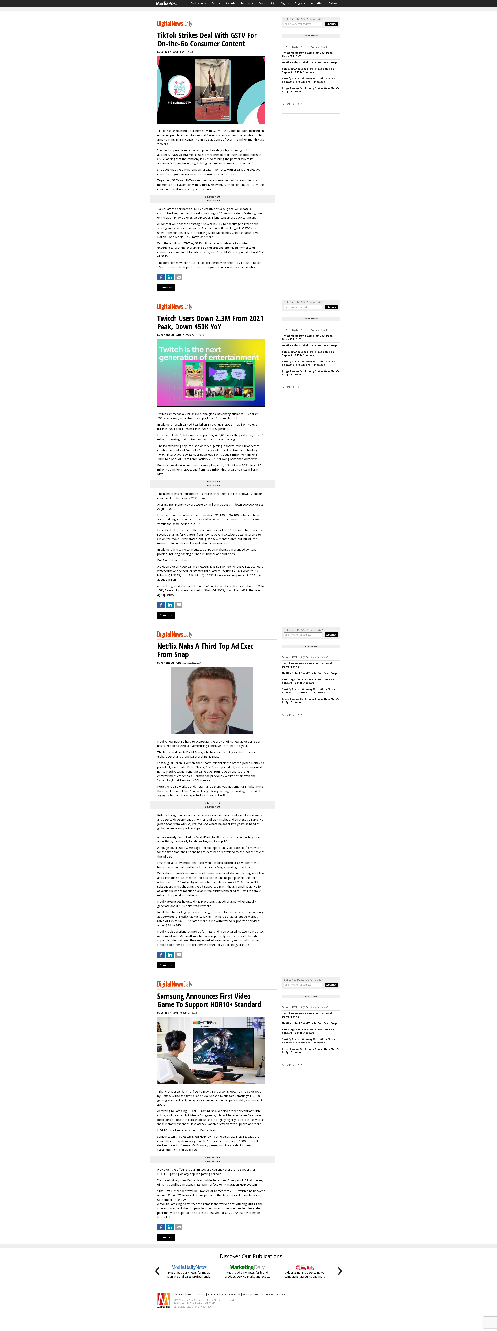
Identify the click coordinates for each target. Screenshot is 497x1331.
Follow (332, 3)
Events (216, 3)
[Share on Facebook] (161, 277)
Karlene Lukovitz (171, 335)
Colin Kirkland (169, 52)
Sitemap (247, 1294)
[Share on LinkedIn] (170, 277)
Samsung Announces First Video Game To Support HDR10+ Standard (308, 70)
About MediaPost (183, 1294)
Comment (166, 287)
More (262, 3)
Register (300, 3)
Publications (198, 3)
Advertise (317, 3)
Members (247, 3)
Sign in (285, 3)
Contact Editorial (217, 1294)
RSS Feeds (234, 1294)
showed (230, 882)
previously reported (176, 837)
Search (272, 3)
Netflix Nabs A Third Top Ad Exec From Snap (309, 62)
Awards (230, 3)
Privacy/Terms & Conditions (270, 1294)
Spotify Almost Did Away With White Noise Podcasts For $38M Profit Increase (308, 80)
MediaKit (200, 1294)
